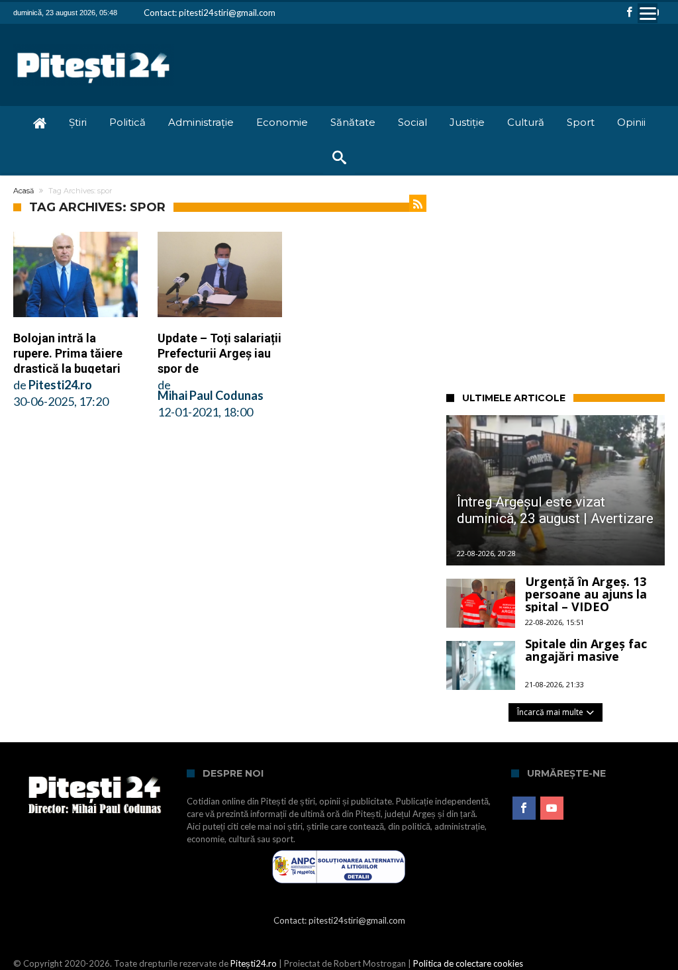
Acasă (23, 190)
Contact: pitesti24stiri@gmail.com (209, 12)
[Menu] (647, 13)
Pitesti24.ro (60, 384)
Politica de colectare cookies (468, 963)
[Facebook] (629, 13)
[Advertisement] (562, 281)
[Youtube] (551, 808)
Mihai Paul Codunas (211, 395)
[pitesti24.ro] (93, 43)
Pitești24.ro (253, 963)
